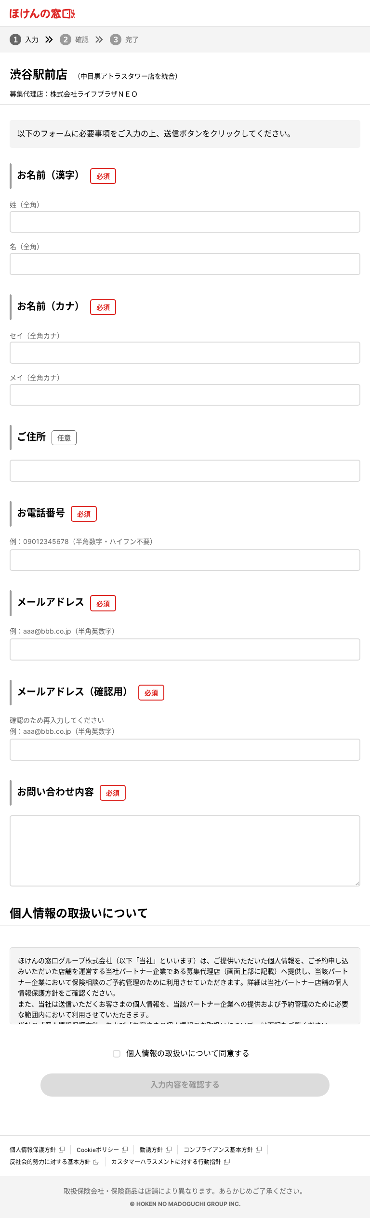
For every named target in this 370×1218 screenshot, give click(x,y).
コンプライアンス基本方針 (218, 1149)
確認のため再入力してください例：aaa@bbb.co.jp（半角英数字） (64, 725)
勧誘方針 (151, 1149)
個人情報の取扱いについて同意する (188, 1053)
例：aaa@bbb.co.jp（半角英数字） (64, 631)
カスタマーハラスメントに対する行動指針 (166, 1161)
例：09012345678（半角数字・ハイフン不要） (83, 541)
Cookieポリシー (98, 1149)
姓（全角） (26, 204)
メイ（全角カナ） (37, 377)
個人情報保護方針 (33, 1149)
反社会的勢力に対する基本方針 (50, 1161)
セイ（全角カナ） (37, 335)
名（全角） (26, 246)
